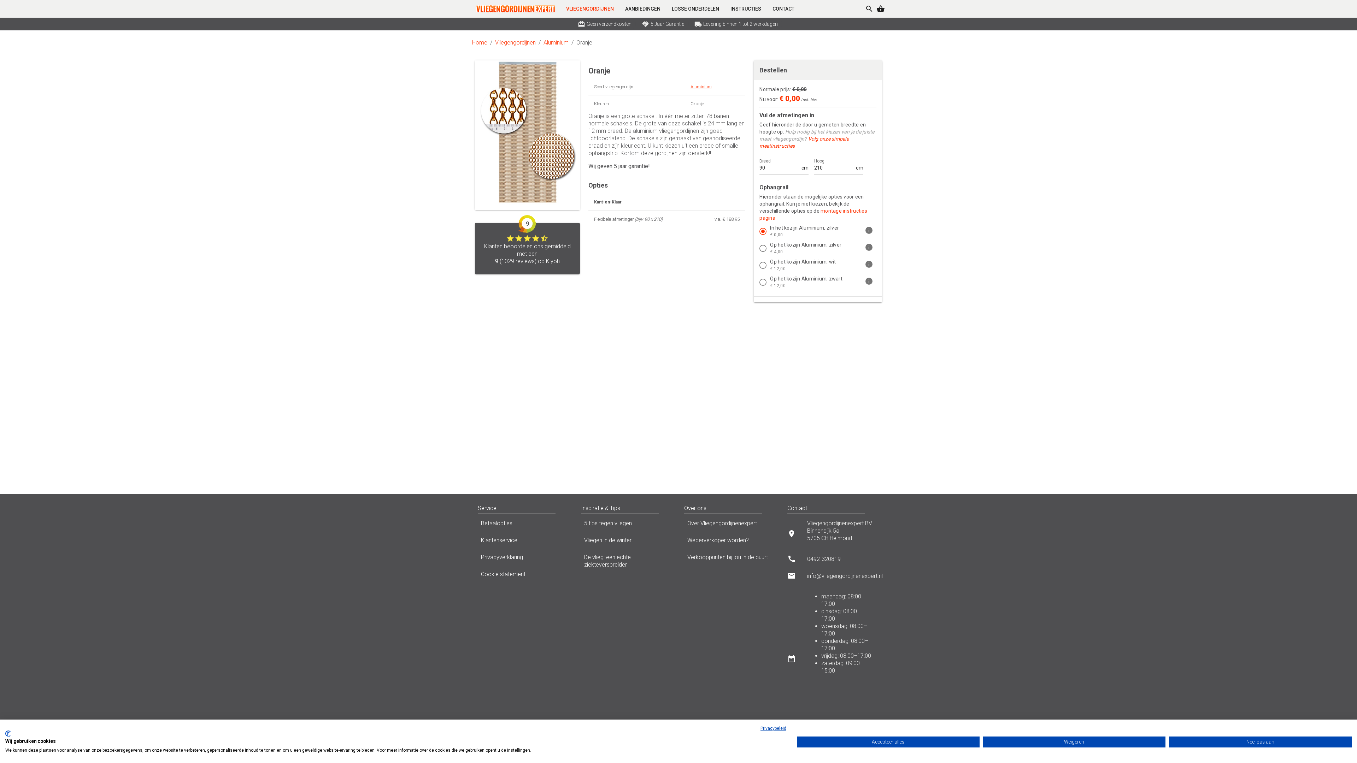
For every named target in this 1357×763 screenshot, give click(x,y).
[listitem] (817, 231)
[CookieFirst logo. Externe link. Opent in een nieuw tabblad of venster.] (8, 734)
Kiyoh (553, 261)
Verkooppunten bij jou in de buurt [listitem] (727, 557)
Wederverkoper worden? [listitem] (718, 540)
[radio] (763, 231)
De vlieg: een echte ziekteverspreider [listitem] (607, 561)
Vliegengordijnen (515, 42)
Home (479, 42)
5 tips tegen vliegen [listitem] (608, 523)
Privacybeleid (773, 728)
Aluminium (556, 42)
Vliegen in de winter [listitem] (607, 540)
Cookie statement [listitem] (503, 574)
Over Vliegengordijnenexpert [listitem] (722, 523)
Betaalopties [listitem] (496, 523)
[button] (563, 508)
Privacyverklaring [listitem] (502, 557)
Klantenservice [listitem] (499, 540)
